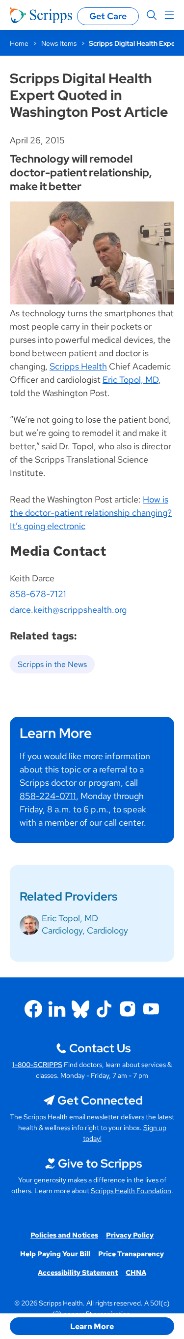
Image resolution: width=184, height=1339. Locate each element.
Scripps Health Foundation (131, 1190)
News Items (59, 43)
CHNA (136, 1272)
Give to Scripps (100, 1163)
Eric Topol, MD (130, 379)
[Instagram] (127, 1009)
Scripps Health (78, 366)
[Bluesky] (80, 1009)
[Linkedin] (57, 1009)
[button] (92, 1326)
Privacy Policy (130, 1235)
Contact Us (100, 1048)
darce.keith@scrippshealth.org (68, 609)
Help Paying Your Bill (55, 1253)
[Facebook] (33, 1009)
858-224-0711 (48, 796)
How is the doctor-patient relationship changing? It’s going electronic (91, 513)
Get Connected (100, 1100)
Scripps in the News (52, 664)
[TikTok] (104, 1009)
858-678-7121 (38, 594)
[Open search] (151, 15)
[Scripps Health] (41, 15)
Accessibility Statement (78, 1272)
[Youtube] (151, 1009)
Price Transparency (131, 1253)
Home (19, 43)
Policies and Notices (64, 1235)
